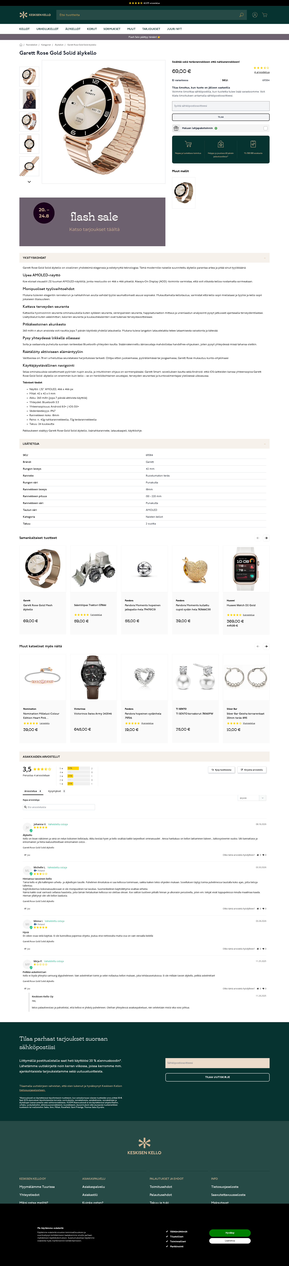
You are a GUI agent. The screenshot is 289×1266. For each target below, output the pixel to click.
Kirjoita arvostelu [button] (253, 769)
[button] (266, 538)
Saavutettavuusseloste (228, 1195)
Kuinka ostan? (92, 1203)
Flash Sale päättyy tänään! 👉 (144, 37)
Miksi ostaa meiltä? (33, 1203)
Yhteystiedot (29, 1195)
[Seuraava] (29, 181)
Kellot (24, 29)
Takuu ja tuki (159, 1203)
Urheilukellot (47, 29)
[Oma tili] (255, 15)
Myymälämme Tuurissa (37, 1187)
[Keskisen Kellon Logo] (35, 15)
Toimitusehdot (161, 1187)
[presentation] (173, 125)
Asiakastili (90, 1195)
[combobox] (151, 15)
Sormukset (112, 29)
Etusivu (20, 44)
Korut (92, 29)
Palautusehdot (161, 1195)
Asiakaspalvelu (93, 1187)
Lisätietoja (31, 444)
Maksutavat (220, 1203)
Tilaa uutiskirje (217, 1077)
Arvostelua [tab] (30, 791)
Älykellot (72, 29)
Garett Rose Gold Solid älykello (81, 45)
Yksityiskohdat (34, 258)
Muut (131, 29)
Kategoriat (46, 45)
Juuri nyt (174, 29)
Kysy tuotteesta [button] (223, 769)
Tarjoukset (151, 29)
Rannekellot (31, 45)
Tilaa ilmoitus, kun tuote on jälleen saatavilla (201, 87)
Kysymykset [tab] (54, 791)
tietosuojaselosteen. (32, 1090)
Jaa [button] (28, 855)
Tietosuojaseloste (224, 1187)
